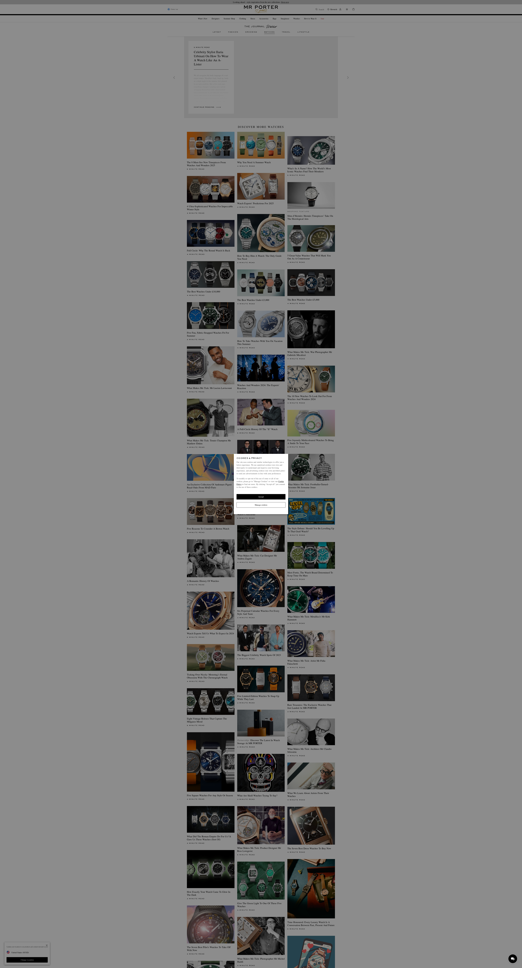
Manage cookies (261, 505)
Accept (261, 496)
